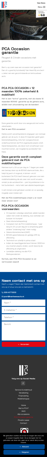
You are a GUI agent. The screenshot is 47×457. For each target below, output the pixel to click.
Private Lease (23, 420)
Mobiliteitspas (23, 399)
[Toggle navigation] (44, 7)
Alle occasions (23, 414)
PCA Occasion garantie (23, 417)
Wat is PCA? (23, 408)
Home (23, 405)
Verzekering (23, 393)
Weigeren (25, 452)
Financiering (23, 396)
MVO (23, 411)
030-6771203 (10, 292)
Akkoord (25, 446)
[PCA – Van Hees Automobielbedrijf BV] (4, 5)
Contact (23, 423)
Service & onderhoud (23, 390)
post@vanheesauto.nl (14, 296)
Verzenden (24, 344)
